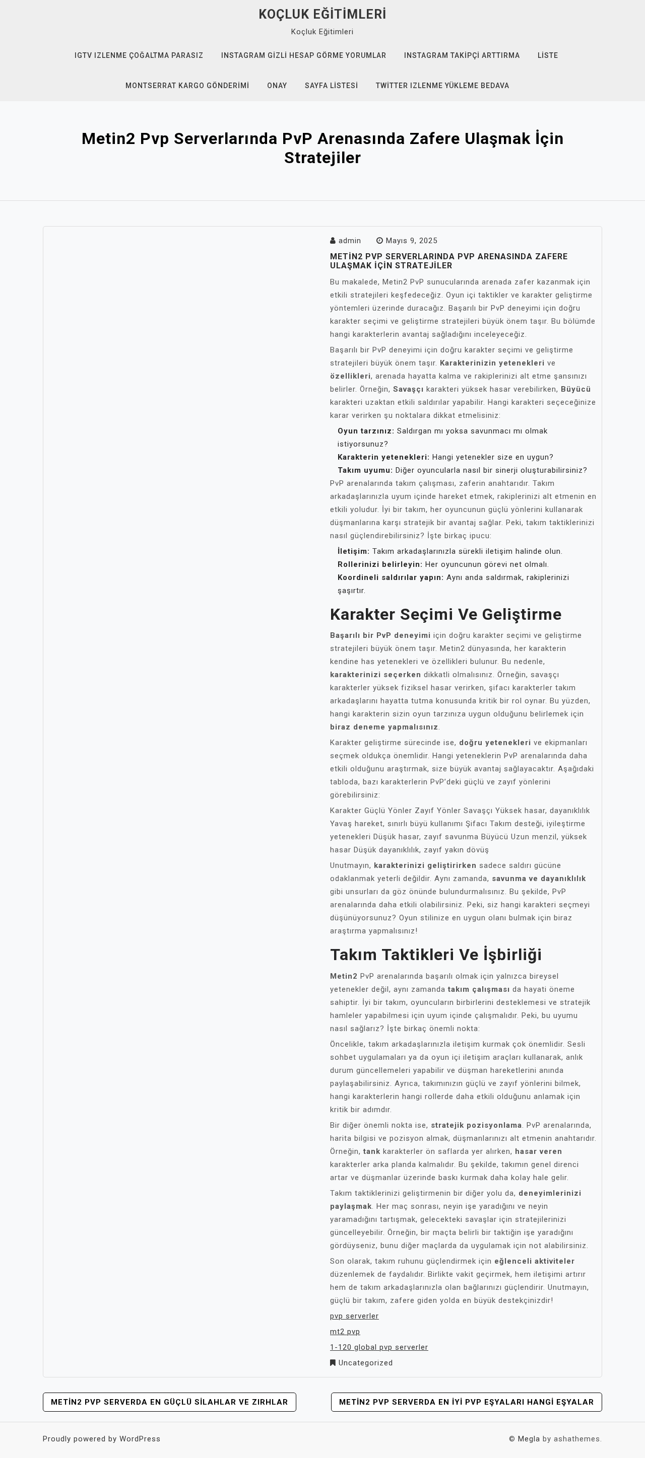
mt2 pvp (345, 1331)
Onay (277, 86)
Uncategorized (366, 1362)
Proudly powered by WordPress (102, 1438)
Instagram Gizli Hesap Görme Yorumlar (303, 55)
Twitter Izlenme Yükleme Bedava (442, 86)
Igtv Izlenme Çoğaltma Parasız (139, 55)
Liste (548, 55)
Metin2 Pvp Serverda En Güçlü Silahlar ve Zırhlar (169, 1402)
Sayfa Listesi (331, 86)
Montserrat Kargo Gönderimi (187, 86)
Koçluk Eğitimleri (322, 14)
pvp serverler (354, 1316)
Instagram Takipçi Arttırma (462, 55)
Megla (529, 1438)
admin (350, 240)
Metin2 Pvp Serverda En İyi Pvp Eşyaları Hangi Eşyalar (466, 1402)
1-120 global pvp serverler (379, 1347)
